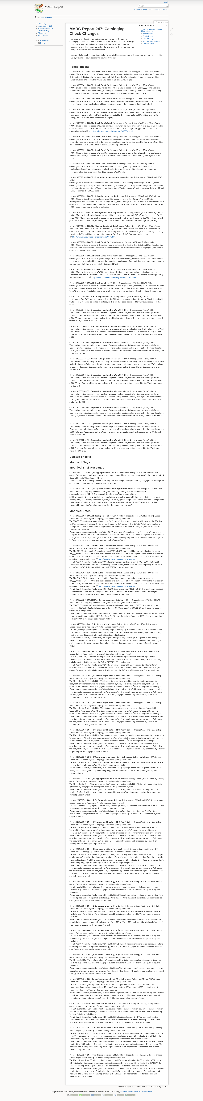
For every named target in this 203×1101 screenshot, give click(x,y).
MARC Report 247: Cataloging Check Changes (152, 30)
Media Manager (155, 10)
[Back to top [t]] (171, 34)
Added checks (148, 34)
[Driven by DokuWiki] (130, 1095)
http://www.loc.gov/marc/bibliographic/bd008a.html (111, 131)
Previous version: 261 (46, 28)
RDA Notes (42, 33)
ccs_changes (46, 17)
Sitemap (165, 10)
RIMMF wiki (44, 41)
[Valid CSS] (118, 1095)
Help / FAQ (42, 24)
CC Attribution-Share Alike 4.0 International (136, 1092)
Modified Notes (148, 44)
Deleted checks (148, 36)
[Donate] (84, 1095)
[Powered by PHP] (95, 1095)
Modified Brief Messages (152, 41)
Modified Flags (148, 39)
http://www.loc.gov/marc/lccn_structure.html (117, 559)
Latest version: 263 (45, 26)
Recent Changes (140, 10)
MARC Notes (43, 35)
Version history (43, 31)
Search (167, 6)
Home (42, 43)
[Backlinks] (171, 29)
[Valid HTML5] (107, 1095)
